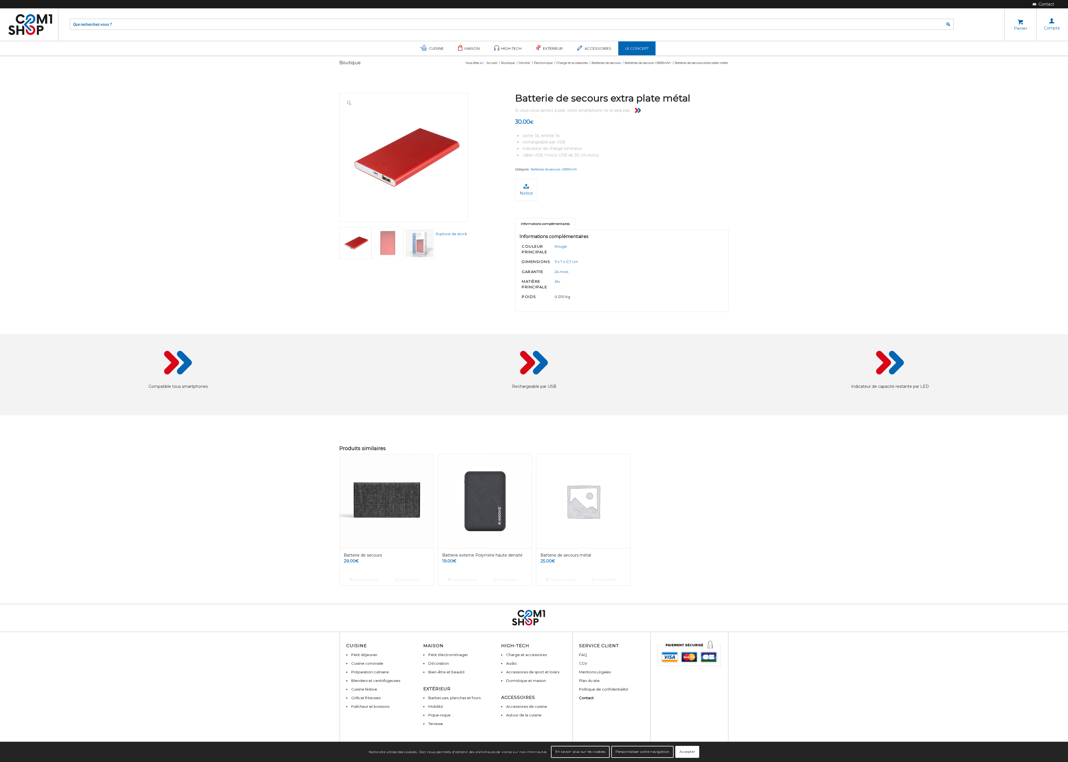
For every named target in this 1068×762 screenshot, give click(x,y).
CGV (583, 663)
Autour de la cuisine (524, 715)
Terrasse (435, 723)
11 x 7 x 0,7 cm (566, 261)
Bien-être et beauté (446, 672)
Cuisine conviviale (367, 663)
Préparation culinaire (370, 672)
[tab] (545, 224)
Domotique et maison (526, 680)
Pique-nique (439, 715)
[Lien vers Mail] (1043, 4)
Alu (557, 281)
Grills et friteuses (365, 698)
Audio (511, 663)
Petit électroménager (448, 654)
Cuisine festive (364, 689)
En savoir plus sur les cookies (580, 751)
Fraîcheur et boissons (370, 706)
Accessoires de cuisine (526, 706)
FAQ (583, 654)
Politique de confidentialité (603, 689)
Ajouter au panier (366, 580)
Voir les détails (408, 580)
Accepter (687, 751)
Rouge (561, 246)
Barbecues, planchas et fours (454, 698)
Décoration (438, 663)
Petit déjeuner (364, 654)
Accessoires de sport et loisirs (532, 672)
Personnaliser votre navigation (642, 751)
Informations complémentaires (545, 224)
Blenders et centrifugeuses (375, 680)
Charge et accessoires (526, 654)
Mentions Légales (595, 672)
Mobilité (435, 706)
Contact (586, 698)
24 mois (561, 271)
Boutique (350, 62)
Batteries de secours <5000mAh (554, 169)
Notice (526, 193)
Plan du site (589, 680)
